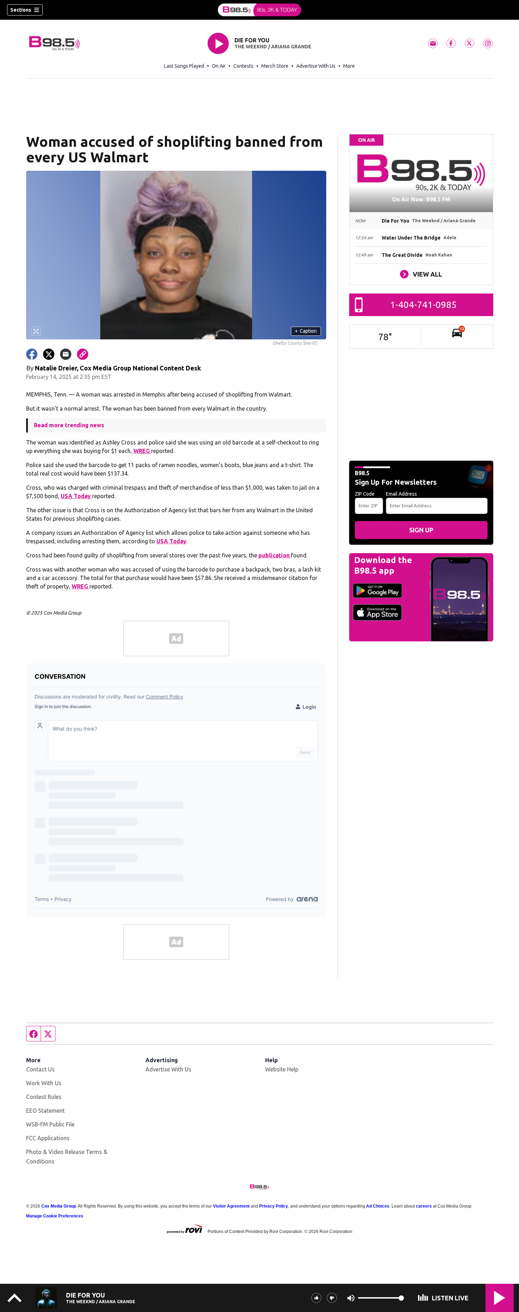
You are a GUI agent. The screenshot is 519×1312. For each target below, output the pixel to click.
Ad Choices (377, 1206)
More (349, 66)
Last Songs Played (184, 66)
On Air (219, 66)
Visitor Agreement (231, 1206)
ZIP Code (365, 494)
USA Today (76, 496)
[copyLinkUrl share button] (82, 354)
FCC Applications (48, 1138)
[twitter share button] (48, 354)
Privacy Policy (273, 1206)
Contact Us (40, 1069)
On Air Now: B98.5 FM (421, 199)
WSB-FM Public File (50, 1124)
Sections (20, 10)
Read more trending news (69, 425)
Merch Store (274, 66)
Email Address (401, 494)
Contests (243, 66)
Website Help (281, 1069)
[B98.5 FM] (259, 10)
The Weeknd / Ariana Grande (272, 46)
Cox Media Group (58, 1206)
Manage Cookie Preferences (54, 1216)
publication (274, 555)
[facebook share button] (31, 354)
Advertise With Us (315, 66)
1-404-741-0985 (423, 305)
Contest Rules (43, 1097)
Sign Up (421, 529)
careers (424, 1206)
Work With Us (43, 1083)
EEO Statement (45, 1110)
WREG (142, 451)
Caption (306, 331)
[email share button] (65, 354)
